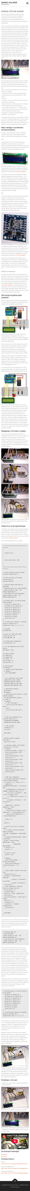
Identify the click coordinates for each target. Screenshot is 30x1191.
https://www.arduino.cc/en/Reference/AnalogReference (14, 1168)
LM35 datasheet (9, 285)
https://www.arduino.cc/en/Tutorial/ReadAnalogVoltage (14, 1173)
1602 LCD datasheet (21, 171)
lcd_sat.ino (4, 1156)
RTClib (27, 536)
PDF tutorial (4, 1154)
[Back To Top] (15, 1181)
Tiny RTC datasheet (20, 255)
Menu (27, 3)
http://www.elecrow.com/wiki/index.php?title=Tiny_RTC (14, 1163)
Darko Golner (9, 2)
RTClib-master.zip (14, 538)
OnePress (22, 1185)
